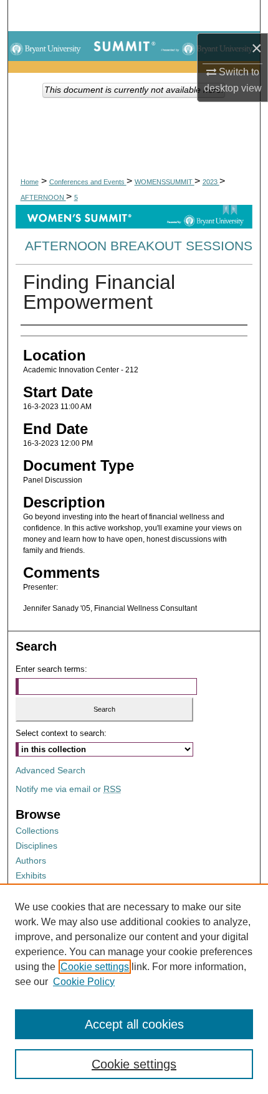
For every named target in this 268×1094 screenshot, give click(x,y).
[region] (134, 989)
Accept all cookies (134, 1024)
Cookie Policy (84, 981)
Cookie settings (94, 966)
